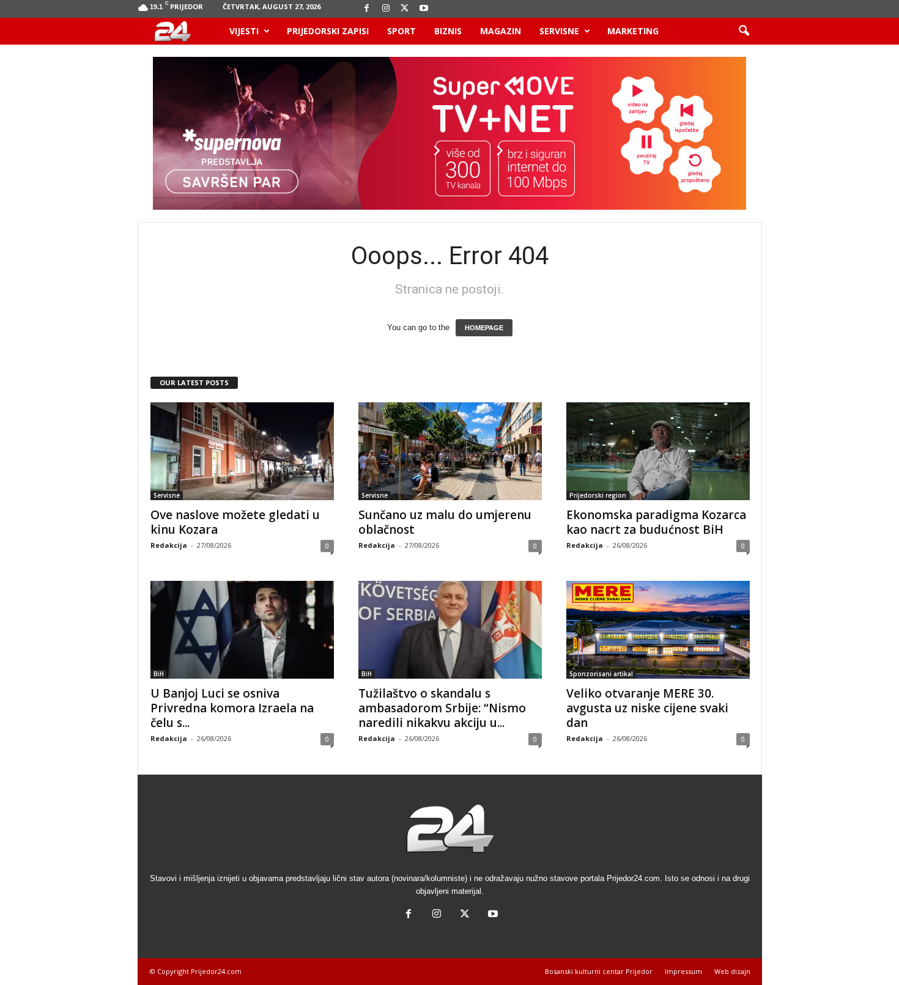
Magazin (500, 31)
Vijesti (244, 31)
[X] (405, 9)
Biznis (448, 31)
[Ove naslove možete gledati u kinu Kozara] (242, 451)
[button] (743, 31)
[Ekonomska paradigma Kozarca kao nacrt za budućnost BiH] (658, 451)
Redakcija (168, 545)
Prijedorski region (597, 495)
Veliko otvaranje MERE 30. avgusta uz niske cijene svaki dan (647, 708)
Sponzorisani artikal (601, 674)
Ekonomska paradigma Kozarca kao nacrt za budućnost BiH (656, 522)
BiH (159, 674)
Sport (401, 31)
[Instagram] (386, 9)
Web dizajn (732, 971)
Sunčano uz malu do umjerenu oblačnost (444, 522)
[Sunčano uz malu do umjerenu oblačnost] (450, 451)
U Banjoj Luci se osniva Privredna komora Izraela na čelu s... (232, 708)
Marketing (633, 31)
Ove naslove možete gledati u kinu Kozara (235, 522)
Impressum (683, 971)
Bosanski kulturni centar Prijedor (599, 971)
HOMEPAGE (484, 327)
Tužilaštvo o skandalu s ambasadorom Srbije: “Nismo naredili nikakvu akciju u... (442, 708)
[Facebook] (367, 9)
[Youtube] (423, 9)
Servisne (559, 31)
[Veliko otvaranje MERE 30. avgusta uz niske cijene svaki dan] (658, 630)
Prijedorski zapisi (328, 31)
